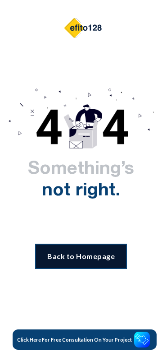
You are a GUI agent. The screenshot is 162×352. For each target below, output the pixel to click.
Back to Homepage (81, 256)
